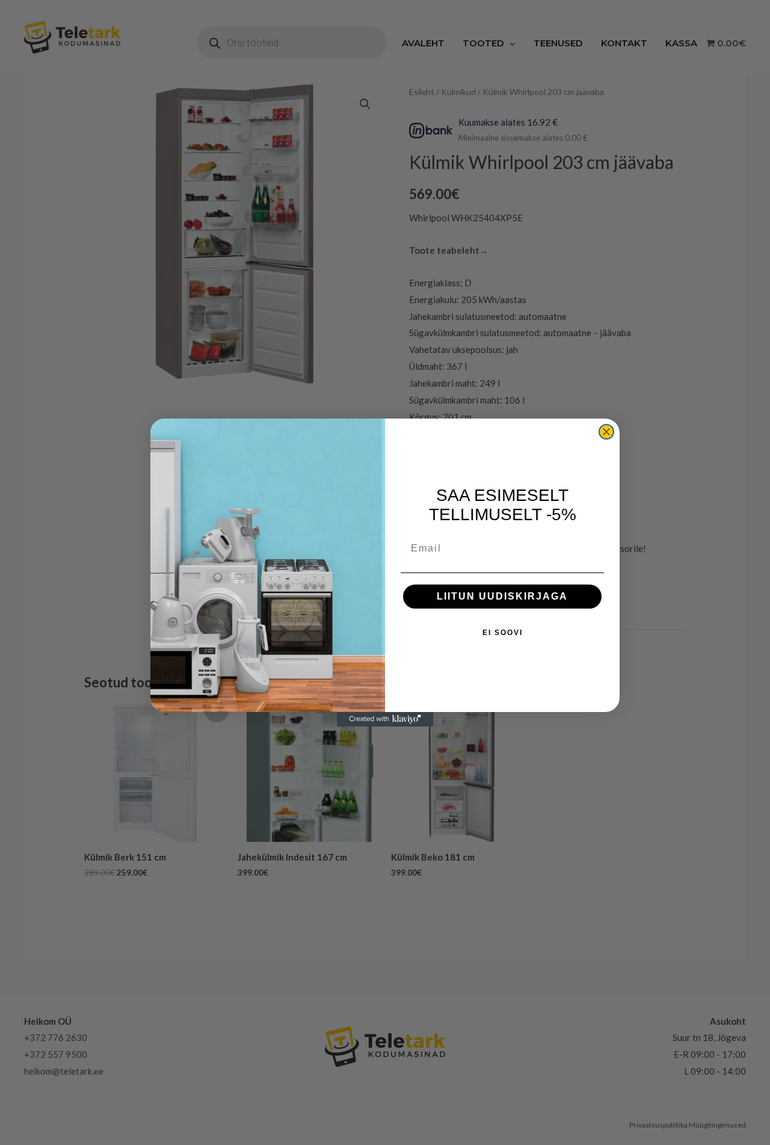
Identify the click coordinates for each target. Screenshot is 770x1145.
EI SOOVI (502, 632)
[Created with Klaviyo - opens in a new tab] (385, 719)
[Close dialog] (606, 432)
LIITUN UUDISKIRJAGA (502, 596)
